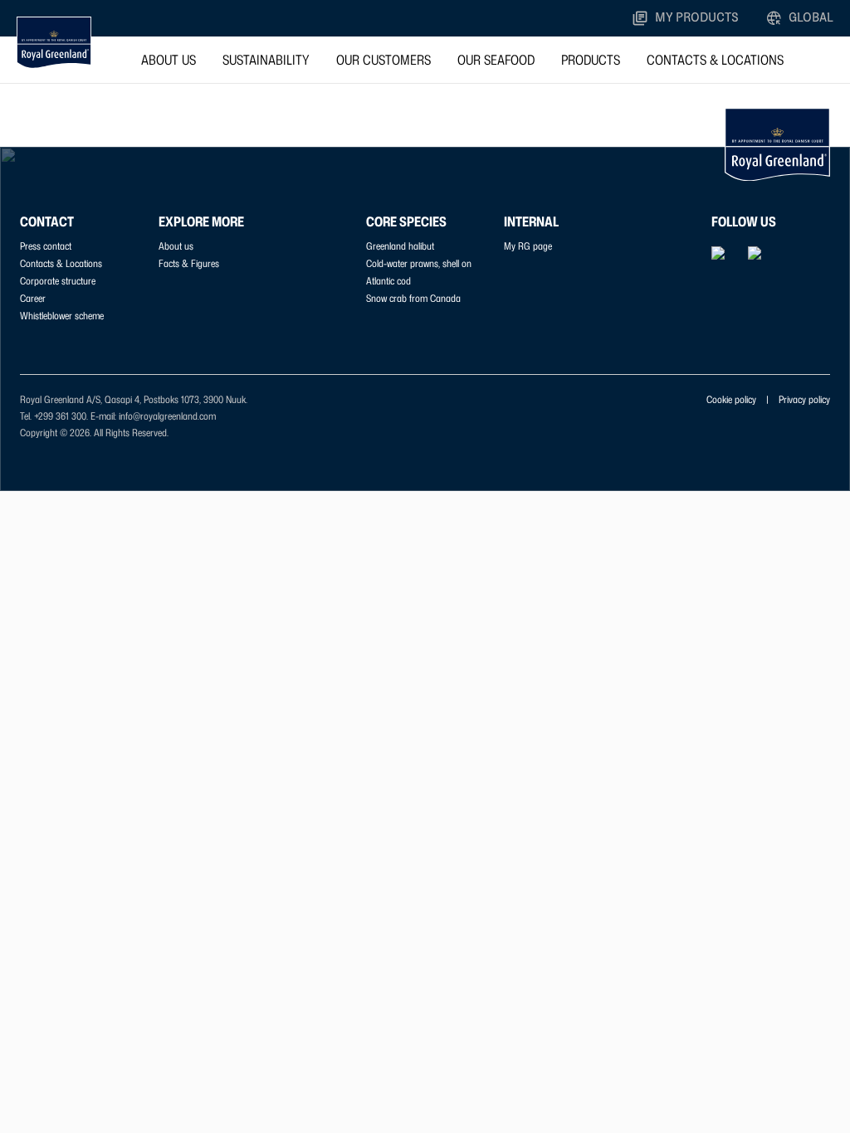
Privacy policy (804, 399)
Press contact (45, 246)
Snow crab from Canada (413, 298)
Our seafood (496, 60)
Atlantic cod (388, 281)
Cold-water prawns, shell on (418, 263)
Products (590, 60)
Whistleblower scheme (62, 316)
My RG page (528, 246)
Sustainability (266, 60)
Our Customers (383, 60)
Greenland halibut (400, 246)
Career (33, 298)
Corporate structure (57, 281)
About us (168, 60)
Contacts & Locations (715, 60)
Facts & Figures (189, 263)
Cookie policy (731, 399)
